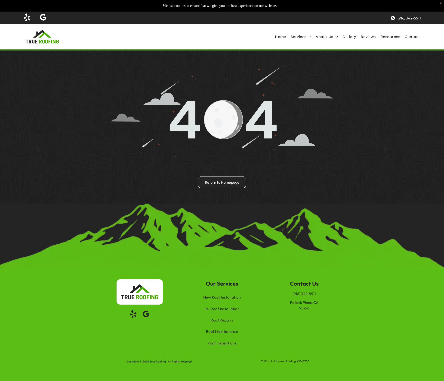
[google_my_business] (43, 18)
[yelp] (27, 18)
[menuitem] (280, 36)
